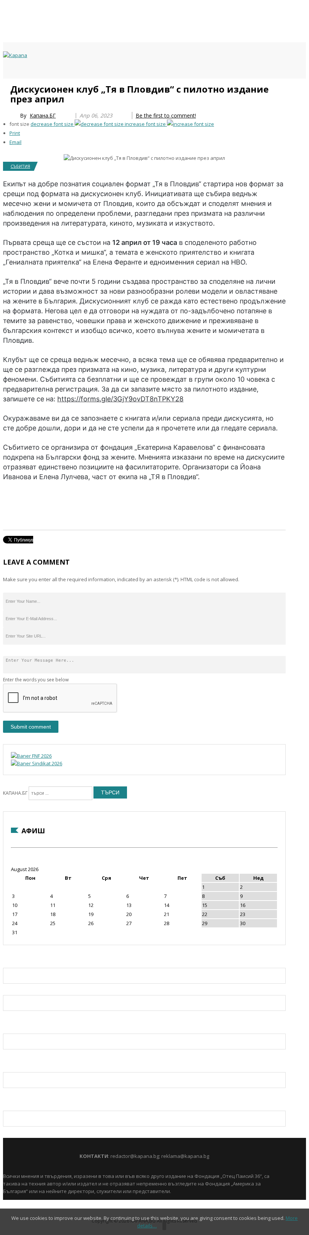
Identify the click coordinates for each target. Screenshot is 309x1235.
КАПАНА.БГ (15, 793)
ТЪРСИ (110, 792)
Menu (6, 88)
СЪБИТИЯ (20, 166)
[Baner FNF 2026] (31, 755)
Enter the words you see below (36, 679)
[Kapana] (15, 55)
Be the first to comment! (166, 115)
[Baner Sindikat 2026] (36, 763)
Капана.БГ (43, 115)
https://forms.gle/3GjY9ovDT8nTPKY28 (120, 399)
